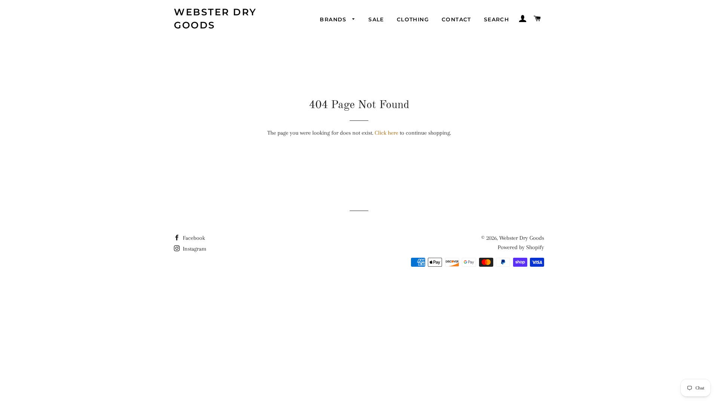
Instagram (193, 248)
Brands (334, 19)
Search (496, 19)
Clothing (413, 19)
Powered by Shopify (521, 247)
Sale (376, 19)
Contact (456, 19)
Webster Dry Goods (215, 18)
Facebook (193, 238)
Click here (386, 132)
